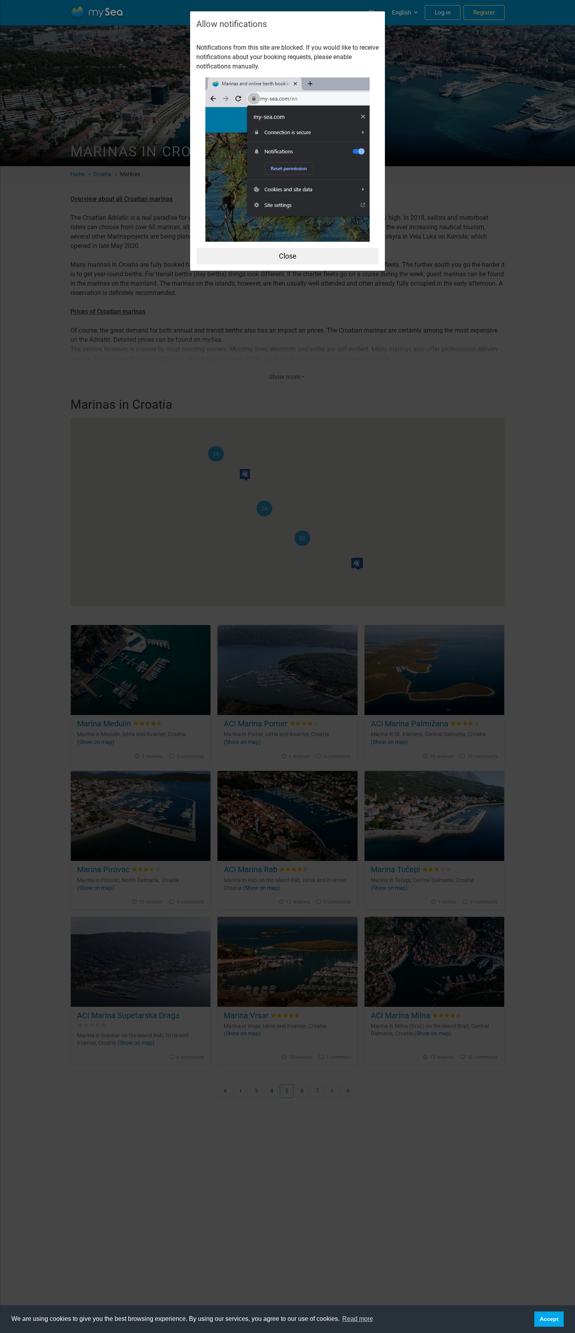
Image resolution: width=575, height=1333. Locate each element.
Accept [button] (549, 1319)
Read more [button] (357, 1318)
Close (287, 256)
